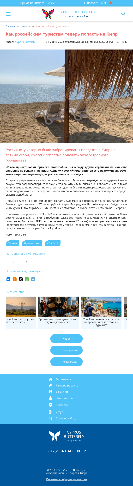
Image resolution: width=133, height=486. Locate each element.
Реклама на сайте (67, 385)
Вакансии (62, 391)
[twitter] (63, 459)
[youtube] (85, 459)
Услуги (60, 412)
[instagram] (55, 459)
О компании (63, 379)
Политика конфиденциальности (66, 479)
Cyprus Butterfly (25, 42)
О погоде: (91, 3)
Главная (10, 26)
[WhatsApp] (27, 279)
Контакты (62, 405)
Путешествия (32, 243)
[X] (21, 279)
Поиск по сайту (65, 418)
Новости (25, 26)
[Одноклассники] (14, 279)
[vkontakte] (78, 459)
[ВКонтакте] (8, 279)
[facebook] (48, 459)
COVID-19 (52, 243)
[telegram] (70, 459)
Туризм (12, 243)
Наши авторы (64, 398)
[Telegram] (33, 279)
